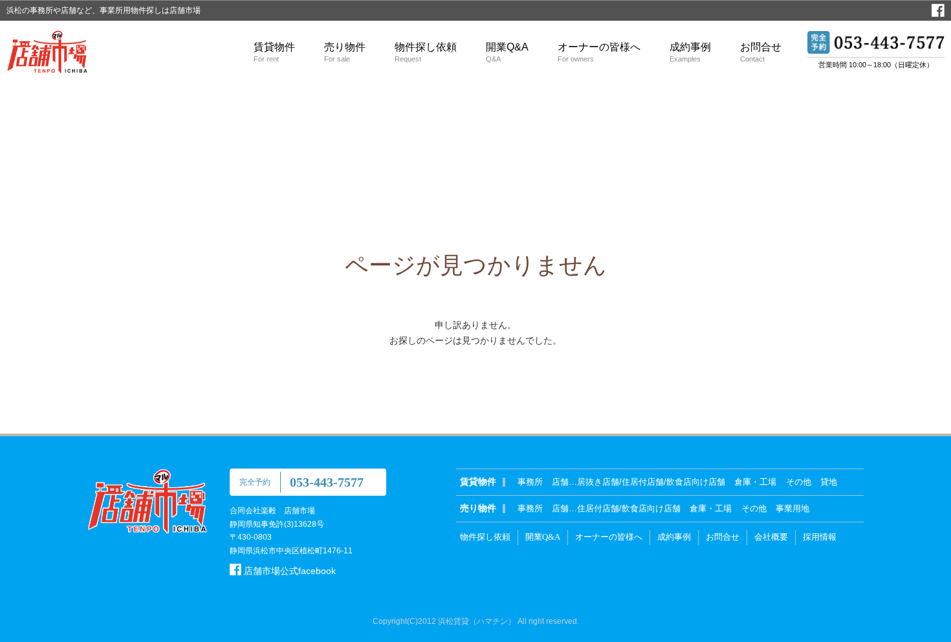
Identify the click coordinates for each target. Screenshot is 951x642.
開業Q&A (507, 52)
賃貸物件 (274, 52)
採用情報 (819, 537)
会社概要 (771, 537)
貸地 (828, 482)
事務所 (530, 482)
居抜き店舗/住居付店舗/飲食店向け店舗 (651, 482)
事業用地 (792, 508)
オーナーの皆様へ (599, 52)
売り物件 (345, 52)
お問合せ (761, 52)
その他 (798, 482)
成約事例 (690, 52)
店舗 (560, 482)
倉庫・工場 (755, 482)
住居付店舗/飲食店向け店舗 (629, 508)
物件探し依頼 (426, 52)
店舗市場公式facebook (288, 571)
